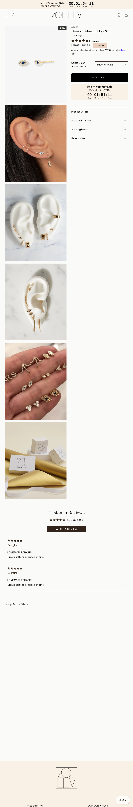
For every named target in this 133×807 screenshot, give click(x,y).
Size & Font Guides (81, 120)
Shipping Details (80, 129)
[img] (14, 540)
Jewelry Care (78, 138)
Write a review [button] (67, 529)
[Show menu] (6, 15)
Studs (74, 27)
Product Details (79, 111)
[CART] (126, 15)
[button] (80, 41)
